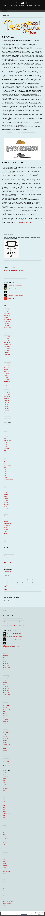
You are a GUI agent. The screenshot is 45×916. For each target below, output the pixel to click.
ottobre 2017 (7, 360)
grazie (5, 475)
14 (32, 581)
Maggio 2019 (7, 336)
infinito (5, 477)
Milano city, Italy (7, 571)
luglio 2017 (6, 363)
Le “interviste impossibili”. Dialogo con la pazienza (15, 277)
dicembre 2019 (7, 327)
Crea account (7, 550)
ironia (5, 481)
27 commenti (32, 131)
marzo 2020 (6, 325)
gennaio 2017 (7, 375)
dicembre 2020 (7, 317)
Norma (9, 285)
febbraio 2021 (7, 313)
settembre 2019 (7, 329)
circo (5, 438)
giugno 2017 (6, 365)
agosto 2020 (7, 321)
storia (5, 533)
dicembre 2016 (7, 377)
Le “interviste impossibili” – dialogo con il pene (14, 276)
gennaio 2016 (7, 390)
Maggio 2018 (7, 354)
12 (22, 581)
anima (5, 432)
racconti (6, 510)
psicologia (6, 508)
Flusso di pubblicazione (9, 553)
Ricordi (5, 515)
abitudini (6, 425)
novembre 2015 (7, 392)
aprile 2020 (6, 323)
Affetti (5, 427)
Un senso (19, 298)
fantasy (8, 131)
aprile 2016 (6, 387)
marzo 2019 (6, 338)
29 (38, 583)
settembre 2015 (7, 396)
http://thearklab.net (23, 249)
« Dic (5, 586)
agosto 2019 (6, 331)
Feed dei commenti (8, 555)
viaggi (5, 539)
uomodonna (7, 535)
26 (22, 583)
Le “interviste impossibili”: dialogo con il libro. (13, 270)
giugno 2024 (7, 307)
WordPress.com (7, 557)
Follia (5, 469)
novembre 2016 (7, 379)
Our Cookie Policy (24, 914)
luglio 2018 (6, 352)
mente (5, 492)
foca (5, 467)
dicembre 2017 (7, 358)
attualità (6, 436)
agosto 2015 (6, 398)
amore (5, 430)
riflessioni (6, 517)
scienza (5, 519)
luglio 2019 (6, 333)
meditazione (7, 490)
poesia (5, 506)
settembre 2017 (7, 361)
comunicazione (7, 440)
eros (5, 450)
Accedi (5, 552)
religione (6, 513)
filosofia (6, 463)
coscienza (6, 442)
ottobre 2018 (7, 348)
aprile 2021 (6, 311)
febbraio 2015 (7, 410)
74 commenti (29, 222)
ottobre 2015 (7, 394)
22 (38, 582)
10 (12, 581)
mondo (6, 500)
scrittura (6, 521)
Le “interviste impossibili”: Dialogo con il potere (14, 274)
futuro (5, 471)
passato (6, 502)
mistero (6, 498)
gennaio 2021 (7, 315)
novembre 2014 (7, 416)
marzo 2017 (6, 371)
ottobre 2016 (7, 381)
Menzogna (6, 494)
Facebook (7, 562)
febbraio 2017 (7, 373)
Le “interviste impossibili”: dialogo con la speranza (14, 272)
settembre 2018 (7, 350)
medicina (6, 488)
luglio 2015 (6, 400)
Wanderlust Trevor (12, 298)
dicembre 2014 (7, 414)
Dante (5, 444)
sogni (5, 527)
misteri (5, 496)
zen (5, 542)
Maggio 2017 (7, 367)
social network (7, 525)
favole (19, 131)
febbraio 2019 (7, 340)
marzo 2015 (6, 408)
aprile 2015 (6, 406)
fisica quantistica (7, 465)
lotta (5, 486)
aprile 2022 (6, 309)
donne (5, 446)
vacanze (6, 537)
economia (6, 448)
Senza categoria (7, 523)
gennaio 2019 (7, 342)
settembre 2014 (7, 417)
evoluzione (6, 454)
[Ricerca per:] (41, 11)
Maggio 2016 (7, 385)
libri (7, 222)
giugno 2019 (7, 334)
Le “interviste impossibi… (17, 285)
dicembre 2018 (7, 344)
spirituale (6, 529)
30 (7, 585)
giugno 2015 (6, 402)
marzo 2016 (6, 388)
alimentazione (7, 429)
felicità (5, 459)
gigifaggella (10, 288)
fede (5, 457)
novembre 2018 (7, 346)
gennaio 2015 (7, 412)
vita (16, 222)
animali (5, 434)
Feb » (5, 589)
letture (5, 483)
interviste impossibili (8, 479)
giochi (5, 473)
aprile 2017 (6, 369)
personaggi (6, 504)
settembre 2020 (7, 319)
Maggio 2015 (7, 404)
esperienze (6, 452)
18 (17, 582)
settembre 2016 (7, 383)
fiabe (11, 131)
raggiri (5, 512)
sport (5, 531)
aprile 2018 (6, 356)
